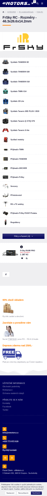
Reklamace (7, 390)
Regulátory (15, 222)
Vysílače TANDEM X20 (20, 72)
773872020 (12, 339)
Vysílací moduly (17, 140)
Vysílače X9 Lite (17, 101)
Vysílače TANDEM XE (19, 62)
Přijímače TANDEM (18, 159)
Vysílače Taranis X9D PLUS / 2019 (24, 111)
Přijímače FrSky (17, 177)
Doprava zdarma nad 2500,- (17, 345)
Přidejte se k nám (13, 400)
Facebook (7, 407)
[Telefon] (4, 438)
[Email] (4, 429)
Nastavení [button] (10, 493)
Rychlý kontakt (10, 450)
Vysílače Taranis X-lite (19, 130)
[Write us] (4, 446)
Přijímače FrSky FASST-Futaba (23, 213)
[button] (27, 258)
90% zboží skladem (13, 300)
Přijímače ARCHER (18, 168)
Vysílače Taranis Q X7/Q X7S (22, 121)
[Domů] (16, 3)
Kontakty (6, 403)
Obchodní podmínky (11, 386)
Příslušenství (16, 195)
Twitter (5, 410)
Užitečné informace (14, 383)
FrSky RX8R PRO (27, 251)
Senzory (14, 186)
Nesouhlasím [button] (23, 493)
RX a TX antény (17, 204)
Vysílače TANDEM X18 (20, 82)
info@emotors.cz (10, 433)
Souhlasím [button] (36, 493)
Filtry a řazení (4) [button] (22, 236)
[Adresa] (4, 466)
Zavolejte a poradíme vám (17, 322)
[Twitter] (12, 458)
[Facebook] (5, 458)
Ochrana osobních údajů (13, 393)
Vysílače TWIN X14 (18, 91)
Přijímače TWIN (17, 149)
